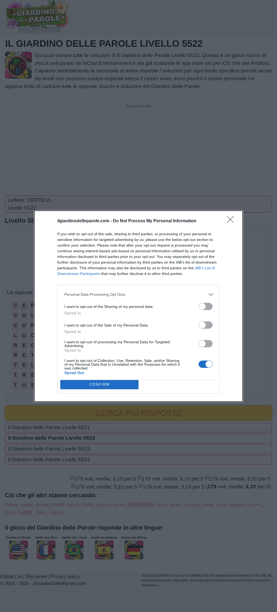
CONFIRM (100, 384)
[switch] (206, 306)
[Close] (232, 221)
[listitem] (138, 294)
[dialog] (138, 306)
